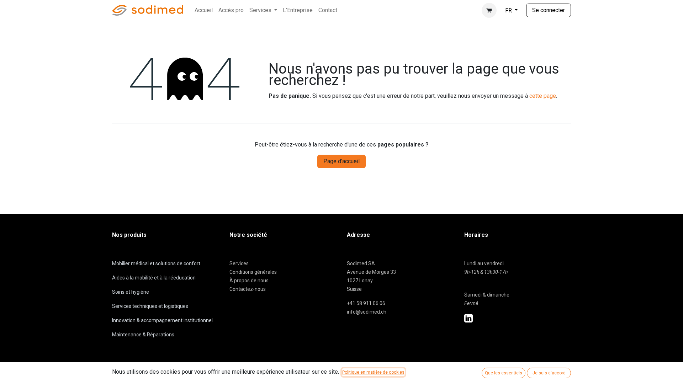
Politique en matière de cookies (373, 372)
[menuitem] (204, 10)
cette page (542, 95)
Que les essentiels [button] (503, 372)
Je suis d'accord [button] (549, 372)
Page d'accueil (341, 161)
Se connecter (548, 10)
